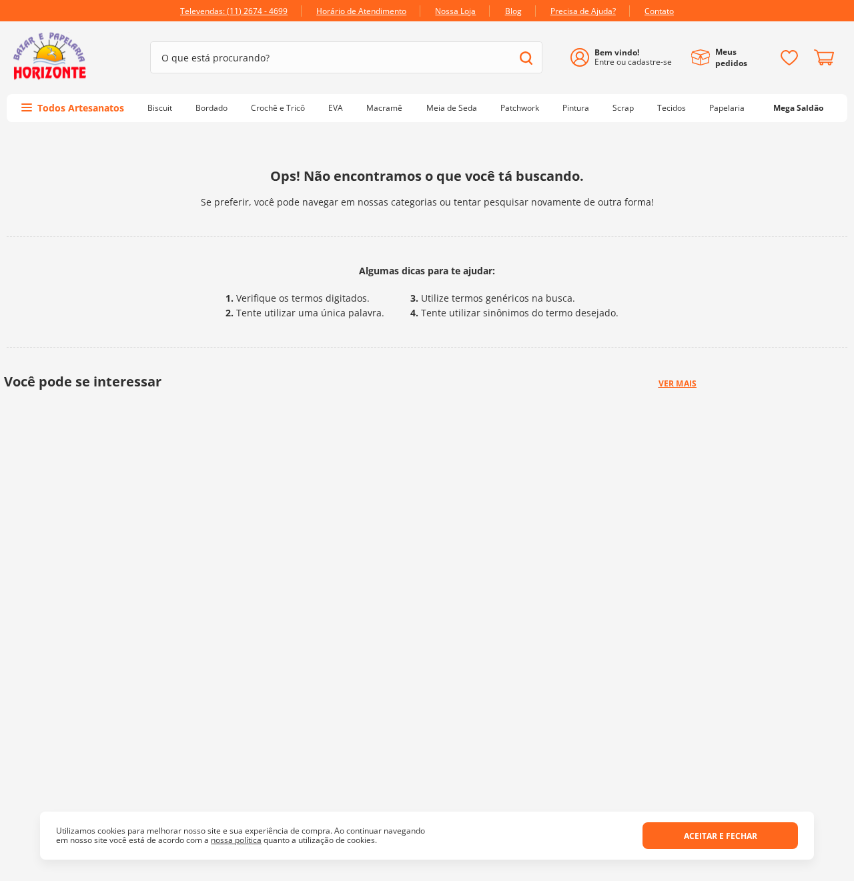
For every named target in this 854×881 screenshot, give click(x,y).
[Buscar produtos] (526, 57)
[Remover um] (305, 677)
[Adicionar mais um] (305, 667)
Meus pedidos (731, 57)
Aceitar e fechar (720, 836)
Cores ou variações (172, 672)
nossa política (236, 840)
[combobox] (346, 57)
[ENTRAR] (626, 57)
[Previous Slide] (89, 561)
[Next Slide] (765, 561)
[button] (416, 728)
